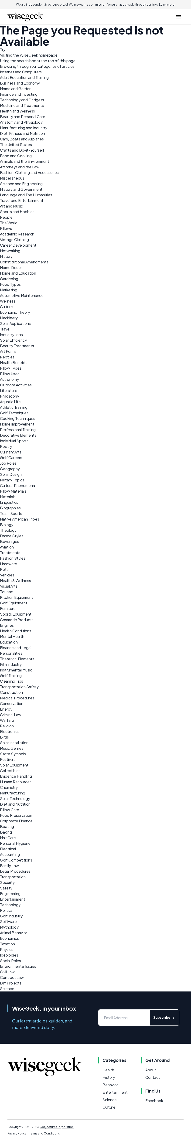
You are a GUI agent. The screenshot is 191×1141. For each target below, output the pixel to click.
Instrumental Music (16, 670)
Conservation (11, 703)
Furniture (8, 608)
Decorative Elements (18, 435)
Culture (6, 306)
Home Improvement (17, 424)
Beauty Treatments (17, 345)
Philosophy (9, 396)
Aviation (7, 547)
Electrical (8, 848)
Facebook (154, 1100)
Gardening (9, 278)
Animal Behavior (13, 932)
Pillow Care (9, 809)
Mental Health (12, 636)
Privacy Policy (16, 1133)
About (150, 1069)
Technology (10, 904)
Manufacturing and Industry (23, 127)
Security (7, 882)
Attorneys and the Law (19, 166)
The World (8, 222)
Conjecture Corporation (57, 1127)
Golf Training (11, 675)
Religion (7, 725)
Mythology (9, 927)
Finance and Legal (15, 647)
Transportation (13, 876)
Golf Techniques (14, 412)
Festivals (7, 759)
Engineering (10, 893)
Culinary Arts (10, 452)
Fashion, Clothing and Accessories (29, 172)
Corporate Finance (16, 820)
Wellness (7, 301)
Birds (4, 737)
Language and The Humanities (26, 194)
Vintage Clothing (14, 239)
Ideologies (9, 955)
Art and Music (11, 206)
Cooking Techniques (17, 418)
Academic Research (17, 234)
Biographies (10, 507)
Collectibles (10, 770)
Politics (6, 910)
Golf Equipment (13, 602)
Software (8, 921)
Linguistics (9, 502)
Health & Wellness (15, 580)
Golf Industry (11, 915)
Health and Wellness (17, 111)
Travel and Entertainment (21, 200)
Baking (6, 832)
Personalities (11, 653)
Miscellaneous (12, 178)
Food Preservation (16, 815)
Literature (8, 390)
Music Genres (11, 748)
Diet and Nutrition (15, 804)
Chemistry (9, 787)
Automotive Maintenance (22, 295)
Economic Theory (15, 312)
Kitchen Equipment (16, 597)
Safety (6, 888)
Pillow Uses (9, 373)
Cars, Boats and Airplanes (22, 138)
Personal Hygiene (15, 843)
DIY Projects (10, 983)
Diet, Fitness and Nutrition (22, 133)
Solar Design (11, 474)
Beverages (9, 541)
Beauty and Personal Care (22, 116)
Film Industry (11, 664)
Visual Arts (8, 586)
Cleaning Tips (11, 681)
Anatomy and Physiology (21, 122)
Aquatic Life (10, 401)
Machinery (9, 317)
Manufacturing (12, 792)
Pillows (6, 228)
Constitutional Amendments (24, 261)
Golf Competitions (16, 860)
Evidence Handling (16, 776)
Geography (10, 468)
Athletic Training (13, 407)
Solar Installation (14, 742)
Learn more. (167, 4)
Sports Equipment (15, 614)
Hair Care (8, 837)
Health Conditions (15, 630)
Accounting (10, 854)
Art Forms (8, 351)
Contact (152, 1077)
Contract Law (12, 977)
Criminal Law (10, 714)
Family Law (9, 865)
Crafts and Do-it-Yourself (22, 150)
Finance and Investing (19, 94)
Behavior (110, 1084)
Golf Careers (11, 457)
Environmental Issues (18, 966)
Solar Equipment (14, 765)
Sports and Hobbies (17, 211)
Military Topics (12, 479)
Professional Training (18, 429)
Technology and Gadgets (22, 99)
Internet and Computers (21, 71)
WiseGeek (29, 55)
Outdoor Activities (16, 384)
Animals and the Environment (24, 161)
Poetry (6, 446)
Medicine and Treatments (22, 105)
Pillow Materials (13, 491)
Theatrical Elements (17, 658)
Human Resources (15, 781)
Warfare (7, 720)
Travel (5, 329)
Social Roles (10, 960)
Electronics (9, 731)
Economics (9, 938)
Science (7, 988)
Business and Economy (20, 83)
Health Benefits (13, 362)
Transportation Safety (19, 686)
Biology (6, 524)
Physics (6, 949)
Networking (10, 250)
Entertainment (12, 899)
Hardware (8, 563)
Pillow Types (10, 368)
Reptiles (7, 356)
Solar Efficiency (13, 340)
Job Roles (8, 463)
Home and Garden (15, 88)
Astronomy (9, 379)
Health (108, 1069)
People (6, 217)
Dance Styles (11, 535)
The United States (16, 144)
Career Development (18, 245)
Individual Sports (14, 440)
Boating (7, 826)
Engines (7, 625)
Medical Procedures (17, 697)
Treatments (10, 552)
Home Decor (11, 267)
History (6, 256)
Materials (8, 496)
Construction (11, 692)
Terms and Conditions (44, 1133)
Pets (4, 569)
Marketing (8, 289)
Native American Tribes (19, 519)
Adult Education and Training (24, 77)
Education (9, 642)
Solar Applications (15, 323)
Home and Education (18, 273)
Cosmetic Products (17, 619)
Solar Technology (15, 798)
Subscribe (161, 1017)
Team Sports (11, 513)
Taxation (7, 943)
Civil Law (7, 971)
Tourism (6, 591)
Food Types (10, 284)
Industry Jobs (11, 334)
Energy (6, 709)
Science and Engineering (21, 183)
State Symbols (13, 753)
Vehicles (7, 574)
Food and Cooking (16, 155)
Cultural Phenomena (17, 485)
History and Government (21, 189)
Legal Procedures (15, 871)
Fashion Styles (12, 558)
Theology (8, 530)
